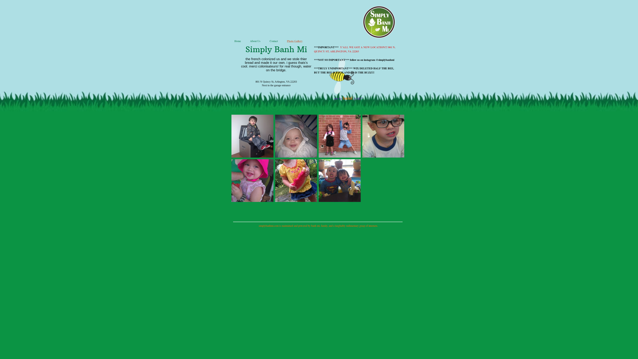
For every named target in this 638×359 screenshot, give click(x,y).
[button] (383, 136)
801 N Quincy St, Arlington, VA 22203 (276, 81)
